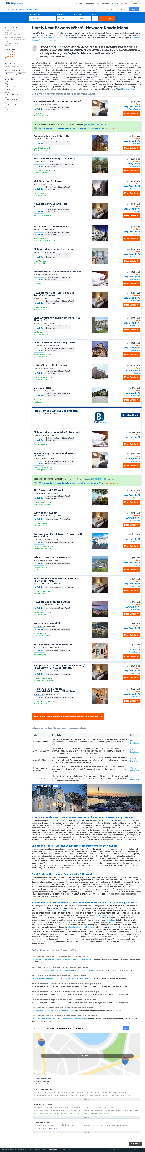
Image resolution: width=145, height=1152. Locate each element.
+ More (7, 109)
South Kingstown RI (60, 1095)
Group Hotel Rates (92, 3)
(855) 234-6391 (64, 1150)
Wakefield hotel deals (94, 1095)
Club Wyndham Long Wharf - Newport (57, 432)
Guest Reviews (135, 144)
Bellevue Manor (43, 388)
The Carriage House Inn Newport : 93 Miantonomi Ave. (56, 579)
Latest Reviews (135, 301)
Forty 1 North (65, 970)
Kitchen (9, 97)
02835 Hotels (110, 1125)
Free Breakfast (12, 87)
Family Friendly (12, 99)
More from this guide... (130, 89)
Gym (9, 92)
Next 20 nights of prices (13, 37)
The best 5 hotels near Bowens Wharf (15, 40)
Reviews (137, 212)
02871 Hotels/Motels (40, 1128)
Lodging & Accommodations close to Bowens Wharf (14, 33)
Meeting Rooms (12, 94)
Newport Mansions (58, 910)
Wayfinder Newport (45, 513)
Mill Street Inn (37, 959)
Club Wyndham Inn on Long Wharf (54, 342)
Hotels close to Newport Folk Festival (45, 1113)
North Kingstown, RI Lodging (42, 1095)
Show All (86, 1099)
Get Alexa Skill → (112, 129)
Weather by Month (11, 43)
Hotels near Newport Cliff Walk (100, 1113)
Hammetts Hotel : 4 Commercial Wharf (57, 101)
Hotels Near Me (40, 1150)
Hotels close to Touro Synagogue (104, 1107)
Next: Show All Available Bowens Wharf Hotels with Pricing (66, 716)
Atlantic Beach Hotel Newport (52, 557)
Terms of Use (22, 1150)
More (114, 3)
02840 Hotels (37, 1125)
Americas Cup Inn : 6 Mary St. (51, 136)
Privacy (30, 1150)
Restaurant (11, 102)
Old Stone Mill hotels (73, 1110)
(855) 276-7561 (92, 124)
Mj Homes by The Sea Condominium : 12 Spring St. (58, 454)
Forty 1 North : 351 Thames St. (51, 226)
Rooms (94, 14)
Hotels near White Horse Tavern (93, 1110)
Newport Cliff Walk (105, 915)
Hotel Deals (77, 3)
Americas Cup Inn (53, 978)
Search (134, 9)
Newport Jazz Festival (67, 1113)
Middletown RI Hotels (68, 1092)
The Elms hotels (82, 1113)
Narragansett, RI (108, 1095)
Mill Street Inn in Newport (49, 181)
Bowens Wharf (38, 1107)
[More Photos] (100, 115)
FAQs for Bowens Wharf (13, 46)
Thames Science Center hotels (81, 1107)
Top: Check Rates (10, 30)
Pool (8, 84)
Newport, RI (37, 1092)
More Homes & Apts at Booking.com (56, 411)
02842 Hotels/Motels (85, 1125)
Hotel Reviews (135, 189)
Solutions (105, 3)
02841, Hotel (61, 1125)
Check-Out (77, 14)
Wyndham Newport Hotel (49, 623)
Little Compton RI (101, 1092)
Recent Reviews (134, 109)
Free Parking (11, 89)
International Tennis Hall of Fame (81, 927)
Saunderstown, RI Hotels (85, 1092)
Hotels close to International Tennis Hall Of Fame (122, 1110)
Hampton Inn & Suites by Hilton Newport (60, 959)
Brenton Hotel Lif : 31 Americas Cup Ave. (58, 272)
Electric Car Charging (14, 107)
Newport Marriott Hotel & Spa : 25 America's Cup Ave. (54, 294)
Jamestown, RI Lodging (51, 1092)
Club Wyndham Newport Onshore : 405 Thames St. (57, 319)
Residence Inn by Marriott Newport (73, 1018)
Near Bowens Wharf (35, 14)
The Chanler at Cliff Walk (49, 490)
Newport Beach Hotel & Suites (52, 602)
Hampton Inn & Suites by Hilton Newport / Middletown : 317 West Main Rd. (59, 666)
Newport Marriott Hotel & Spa (86, 970)
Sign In (134, 3)
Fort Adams (110, 920)
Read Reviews (135, 279)
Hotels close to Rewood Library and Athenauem (49, 1110)
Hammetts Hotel (86, 959)
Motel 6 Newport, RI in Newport (53, 644)
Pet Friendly (11, 82)
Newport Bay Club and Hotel (51, 204)
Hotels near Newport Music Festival (56, 1107)
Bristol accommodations (124, 1095)
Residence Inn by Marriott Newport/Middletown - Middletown (55, 690)
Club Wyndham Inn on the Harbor (54, 249)
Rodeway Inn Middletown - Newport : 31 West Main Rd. (58, 535)
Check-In (60, 14)
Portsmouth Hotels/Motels (117, 1092)
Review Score (135, 440)
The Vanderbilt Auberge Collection (54, 158)
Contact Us (5, 1150)
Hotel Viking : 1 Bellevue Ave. (51, 365)
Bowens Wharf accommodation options (56, 37)
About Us (13, 1150)
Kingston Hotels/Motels (77, 1095)
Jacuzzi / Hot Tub (13, 104)
